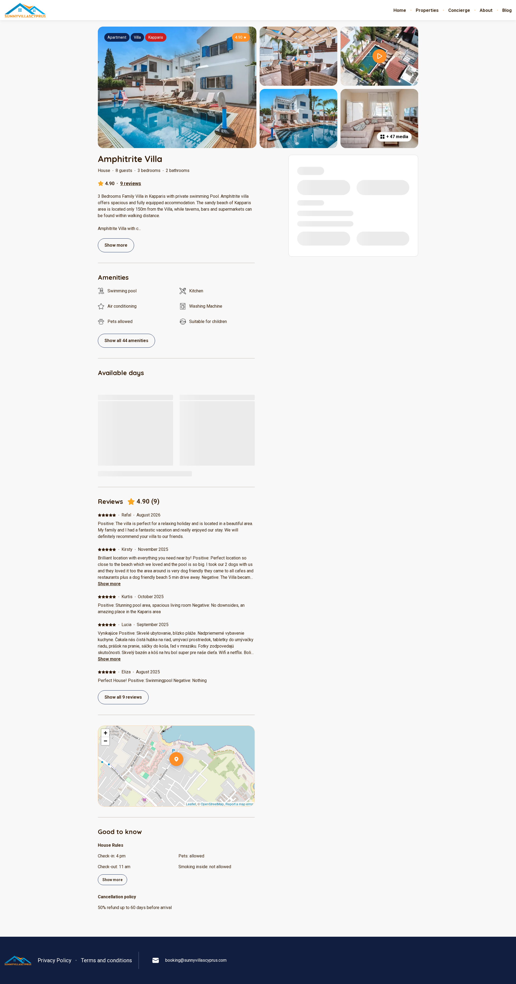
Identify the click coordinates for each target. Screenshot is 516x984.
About (486, 10)
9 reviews (130, 183)
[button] (183, 773)
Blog (507, 10)
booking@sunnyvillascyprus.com (196, 960)
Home (399, 10)
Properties (427, 10)
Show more (109, 583)
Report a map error (239, 804)
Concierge (459, 10)
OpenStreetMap (212, 804)
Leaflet (191, 804)
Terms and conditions (106, 960)
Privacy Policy (54, 960)
